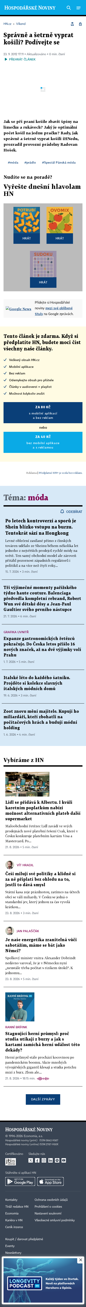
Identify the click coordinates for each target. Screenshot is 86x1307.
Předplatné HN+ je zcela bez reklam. (60, 472)
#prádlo (30, 162)
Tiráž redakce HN (16, 1206)
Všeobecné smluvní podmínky (55, 1220)
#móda (13, 162)
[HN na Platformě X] (30, 1160)
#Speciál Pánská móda (59, 162)
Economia (12, 1213)
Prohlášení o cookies (48, 1206)
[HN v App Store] (50, 1181)
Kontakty (11, 1199)
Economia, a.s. (33, 1136)
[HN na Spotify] (57, 1160)
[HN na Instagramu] (44, 1160)
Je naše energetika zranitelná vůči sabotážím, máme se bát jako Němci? (41, 945)
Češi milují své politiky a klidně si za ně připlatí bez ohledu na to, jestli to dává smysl (40, 879)
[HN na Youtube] (64, 1160)
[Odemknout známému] (80, 24)
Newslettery (13, 1252)
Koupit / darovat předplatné (24, 1239)
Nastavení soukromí (48, 1213)
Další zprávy (43, 1099)
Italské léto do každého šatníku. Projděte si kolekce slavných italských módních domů (37, 683)
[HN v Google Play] (20, 1181)
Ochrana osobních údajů (51, 1199)
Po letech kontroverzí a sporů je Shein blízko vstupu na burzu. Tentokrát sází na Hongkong (40, 527)
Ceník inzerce (14, 1227)
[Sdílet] (72, 24)
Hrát (26, 238)
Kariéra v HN (13, 1220)
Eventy (10, 1246)
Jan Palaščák (28, 931)
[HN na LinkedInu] (50, 1160)
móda (38, 498)
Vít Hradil (25, 865)
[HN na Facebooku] (37, 1160)
